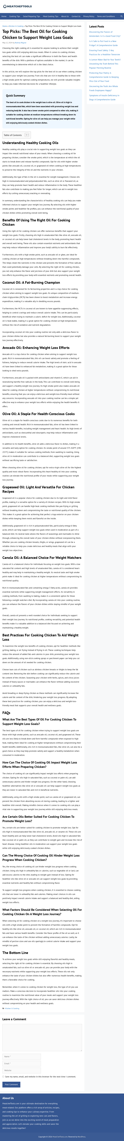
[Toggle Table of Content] (25, 135)
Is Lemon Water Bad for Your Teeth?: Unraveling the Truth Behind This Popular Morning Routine (105, 63)
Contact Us (76, 16)
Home (3, 16)
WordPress (81, 1137)
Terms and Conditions (106, 16)
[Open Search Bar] (121, 16)
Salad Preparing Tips (31, 16)
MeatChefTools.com (60, 1137)
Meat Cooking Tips (50, 16)
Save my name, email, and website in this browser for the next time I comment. (40, 1076)
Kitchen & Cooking (16, 26)
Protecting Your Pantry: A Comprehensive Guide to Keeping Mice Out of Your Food (104, 77)
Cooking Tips (14, 16)
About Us (65, 16)
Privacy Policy (88, 16)
